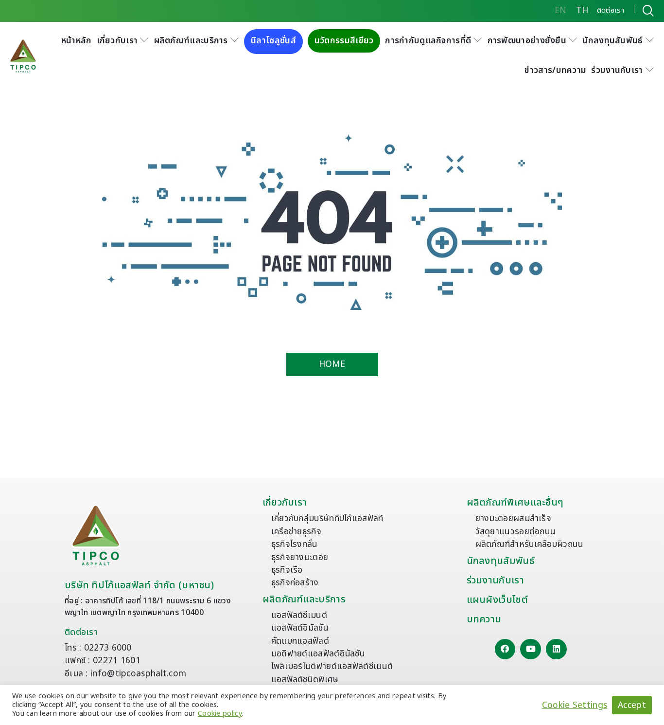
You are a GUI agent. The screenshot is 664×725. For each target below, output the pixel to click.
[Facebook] (505, 649)
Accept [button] (632, 705)
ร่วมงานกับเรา (495, 580)
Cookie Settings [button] (575, 705)
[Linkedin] (556, 649)
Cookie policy (220, 713)
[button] (123, 41)
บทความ (484, 619)
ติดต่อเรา (81, 632)
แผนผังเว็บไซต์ (497, 600)
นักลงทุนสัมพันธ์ (501, 561)
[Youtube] (530, 649)
